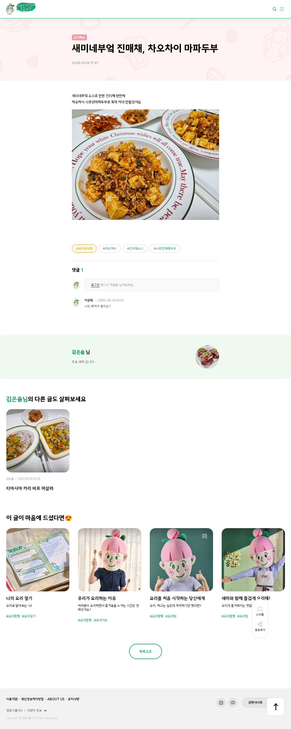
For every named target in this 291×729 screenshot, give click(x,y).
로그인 (95, 285)
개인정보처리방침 (32, 699)
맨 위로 (276, 706)
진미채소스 (136, 249)
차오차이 (111, 249)
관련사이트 (255, 703)
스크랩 (61, 418)
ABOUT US (56, 699)
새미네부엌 (85, 249)
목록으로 (145, 651)
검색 (274, 9)
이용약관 (12, 699)
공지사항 (73, 699)
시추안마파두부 (166, 249)
